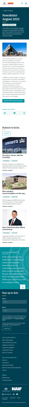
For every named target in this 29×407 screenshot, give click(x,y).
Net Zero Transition (7, 352)
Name (4, 298)
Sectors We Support (7, 340)
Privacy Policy (7, 318)
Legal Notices (12, 397)
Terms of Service (14, 324)
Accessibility (4, 399)
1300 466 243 (7, 394)
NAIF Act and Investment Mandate (11, 367)
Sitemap (18, 397)
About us (4, 360)
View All (6, 133)
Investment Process (7, 350)
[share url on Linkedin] (14, 113)
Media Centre (5, 377)
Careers (4, 370)
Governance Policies (7, 365)
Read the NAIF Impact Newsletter (13, 101)
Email (4, 307)
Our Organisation (9, 357)
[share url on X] (25, 113)
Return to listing (8, 11)
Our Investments (9, 337)
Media (4, 375)
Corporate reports (7, 380)
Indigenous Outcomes (8, 345)
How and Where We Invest (9, 342)
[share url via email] (4, 113)
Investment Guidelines (8, 347)
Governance (5, 362)
